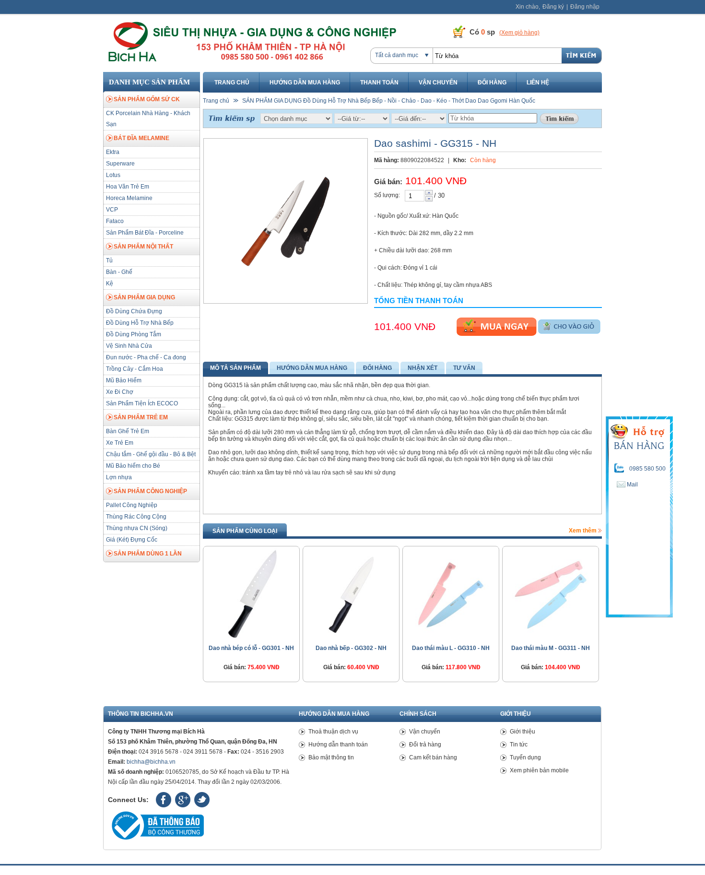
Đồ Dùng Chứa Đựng (134, 311)
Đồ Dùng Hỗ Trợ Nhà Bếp (140, 322)
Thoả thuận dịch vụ (333, 731)
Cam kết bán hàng (433, 757)
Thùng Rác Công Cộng (136, 516)
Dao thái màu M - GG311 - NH (550, 648)
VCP (112, 209)
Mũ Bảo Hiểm (123, 380)
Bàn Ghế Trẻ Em (127, 431)
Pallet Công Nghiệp (131, 505)
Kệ (109, 283)
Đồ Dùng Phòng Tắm (133, 334)
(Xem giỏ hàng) (519, 32)
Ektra (112, 152)
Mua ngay (497, 327)
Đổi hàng (492, 82)
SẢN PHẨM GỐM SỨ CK (147, 99)
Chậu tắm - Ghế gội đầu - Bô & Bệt (151, 454)
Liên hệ (538, 82)
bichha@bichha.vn (151, 761)
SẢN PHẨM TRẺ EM (141, 417)
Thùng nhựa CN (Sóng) (136, 528)
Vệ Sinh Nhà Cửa (129, 346)
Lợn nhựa (119, 477)
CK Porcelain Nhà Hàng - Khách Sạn (148, 119)
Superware (120, 163)
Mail (631, 484)
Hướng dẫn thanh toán (338, 744)
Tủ (109, 260)
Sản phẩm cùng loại (244, 531)
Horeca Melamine (129, 198)
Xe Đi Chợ (119, 392)
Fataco (115, 221)
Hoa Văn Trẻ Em (127, 186)
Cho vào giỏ (569, 326)
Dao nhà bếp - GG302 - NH (351, 648)
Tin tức (519, 744)
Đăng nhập (584, 6)
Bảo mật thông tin (331, 757)
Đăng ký (553, 6)
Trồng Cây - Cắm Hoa (134, 369)
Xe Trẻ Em (119, 442)
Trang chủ (231, 82)
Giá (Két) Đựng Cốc (131, 539)
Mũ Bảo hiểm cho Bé (133, 465)
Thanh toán (379, 82)
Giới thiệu (522, 731)
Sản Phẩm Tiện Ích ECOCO (142, 403)
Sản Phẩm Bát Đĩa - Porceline (145, 232)
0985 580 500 (647, 468)
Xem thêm (583, 530)
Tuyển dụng (525, 757)
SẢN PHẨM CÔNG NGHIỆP (150, 491)
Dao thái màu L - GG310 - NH (451, 648)
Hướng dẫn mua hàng (305, 82)
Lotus (113, 175)
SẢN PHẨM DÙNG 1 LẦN (148, 553)
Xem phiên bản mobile (539, 770)
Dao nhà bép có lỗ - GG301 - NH (251, 648)
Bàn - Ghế (119, 272)
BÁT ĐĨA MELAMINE (141, 138)
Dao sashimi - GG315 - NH (435, 143)
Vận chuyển (438, 82)
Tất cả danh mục (396, 55)
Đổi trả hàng (425, 744)
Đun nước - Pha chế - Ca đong (146, 357)
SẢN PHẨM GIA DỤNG (144, 297)
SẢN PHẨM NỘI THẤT (143, 246)
